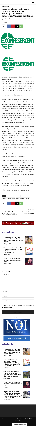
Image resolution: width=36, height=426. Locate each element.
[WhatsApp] (21, 26)
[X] (17, 26)
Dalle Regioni (5, 6)
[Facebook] (9, 26)
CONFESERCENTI (25, 196)
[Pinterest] (13, 26)
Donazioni (19, 419)
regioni (27, 198)
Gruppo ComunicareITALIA (9, 419)
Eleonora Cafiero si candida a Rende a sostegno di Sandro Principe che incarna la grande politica (13, 250)
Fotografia (18, 421)
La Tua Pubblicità (28, 419)
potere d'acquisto (20, 198)
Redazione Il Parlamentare (10, 19)
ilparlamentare (11, 198)
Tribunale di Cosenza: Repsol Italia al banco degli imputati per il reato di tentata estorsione (12, 374)
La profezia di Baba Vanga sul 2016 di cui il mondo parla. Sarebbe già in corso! (9, 213)
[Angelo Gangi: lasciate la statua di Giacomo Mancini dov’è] (29, 261)
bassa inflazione (10, 196)
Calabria (17, 196)
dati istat (4, 198)
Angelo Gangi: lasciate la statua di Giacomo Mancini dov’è (12, 260)
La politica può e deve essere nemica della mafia (26, 212)
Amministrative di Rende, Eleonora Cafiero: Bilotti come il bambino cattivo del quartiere (13, 240)
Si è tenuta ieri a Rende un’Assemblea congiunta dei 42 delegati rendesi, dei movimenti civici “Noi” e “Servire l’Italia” (12, 394)
